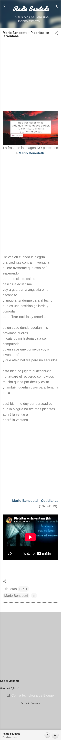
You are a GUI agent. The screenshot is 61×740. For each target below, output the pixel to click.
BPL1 (23, 589)
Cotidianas (49, 500)
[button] (56, 33)
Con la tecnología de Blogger (32, 695)
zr (34, 595)
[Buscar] (56, 7)
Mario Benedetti (25, 500)
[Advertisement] (30, 74)
